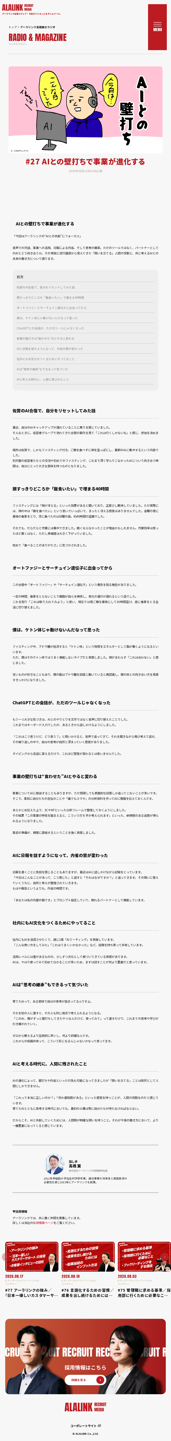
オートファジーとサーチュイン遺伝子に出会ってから (52, 308)
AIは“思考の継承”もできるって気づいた (42, 369)
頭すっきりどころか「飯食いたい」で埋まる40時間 (50, 297)
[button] (165, 1257)
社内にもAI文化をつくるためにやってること (46, 359)
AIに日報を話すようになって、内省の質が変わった (50, 349)
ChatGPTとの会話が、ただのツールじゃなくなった (50, 328)
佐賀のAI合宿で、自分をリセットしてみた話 (46, 287)
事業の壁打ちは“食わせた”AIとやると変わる (45, 338)
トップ (13, 27)
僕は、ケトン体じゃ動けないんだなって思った (47, 318)
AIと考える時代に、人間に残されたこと (43, 379)
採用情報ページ (43, 1222)
